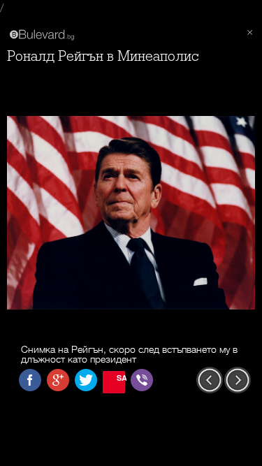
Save (121, 377)
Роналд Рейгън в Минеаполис (102, 56)
